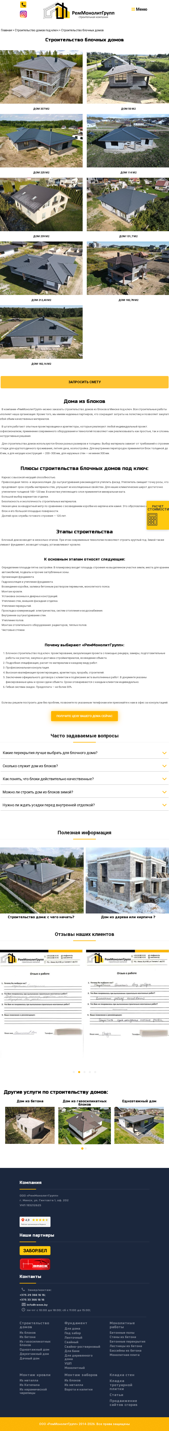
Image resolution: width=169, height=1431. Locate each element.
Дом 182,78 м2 (128, 300)
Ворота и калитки (79, 1389)
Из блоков (28, 1333)
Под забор (73, 1333)
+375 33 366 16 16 (32, 1299)
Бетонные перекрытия (127, 1341)
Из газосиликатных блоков (35, 1343)
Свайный (71, 1342)
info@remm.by (37, 1305)
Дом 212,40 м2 (41, 300)
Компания (31, 1182)
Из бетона (27, 1337)
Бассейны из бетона (125, 1350)
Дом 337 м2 (41, 108)
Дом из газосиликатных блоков (85, 1102)
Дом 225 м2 (41, 172)
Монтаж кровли (35, 1375)
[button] (73, 1072)
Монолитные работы (122, 1325)
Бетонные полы (122, 1333)
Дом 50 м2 (128, 108)
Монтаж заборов (81, 1375)
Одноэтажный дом (139, 1101)
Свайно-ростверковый (82, 1347)
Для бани (72, 1351)
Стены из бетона (123, 1337)
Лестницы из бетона (126, 1346)
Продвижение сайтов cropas (123, 1403)
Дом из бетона (30, 1101)
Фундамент (76, 1323)
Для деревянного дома (79, 1357)
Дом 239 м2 (41, 236)
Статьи (116, 1395)
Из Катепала (30, 1385)
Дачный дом (29, 1358)
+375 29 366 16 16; (33, 1295)
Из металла (29, 1380)
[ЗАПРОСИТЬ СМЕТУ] (85, 378)
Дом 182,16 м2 (41, 363)
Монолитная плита (125, 1355)
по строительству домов (74, 1092)
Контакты (30, 1276)
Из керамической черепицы (33, 1391)
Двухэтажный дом (34, 1354)
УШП (68, 1363)
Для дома (72, 1328)
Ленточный (73, 1337)
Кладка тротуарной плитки (121, 1385)
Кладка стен (122, 1375)
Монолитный (75, 1368)
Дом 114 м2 (128, 172)
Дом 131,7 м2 (128, 236)
